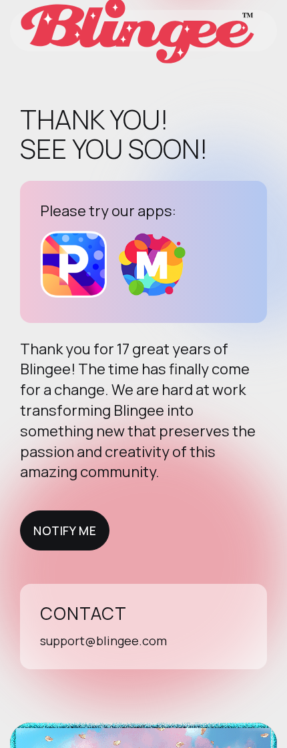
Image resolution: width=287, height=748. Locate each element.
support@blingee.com (103, 641)
